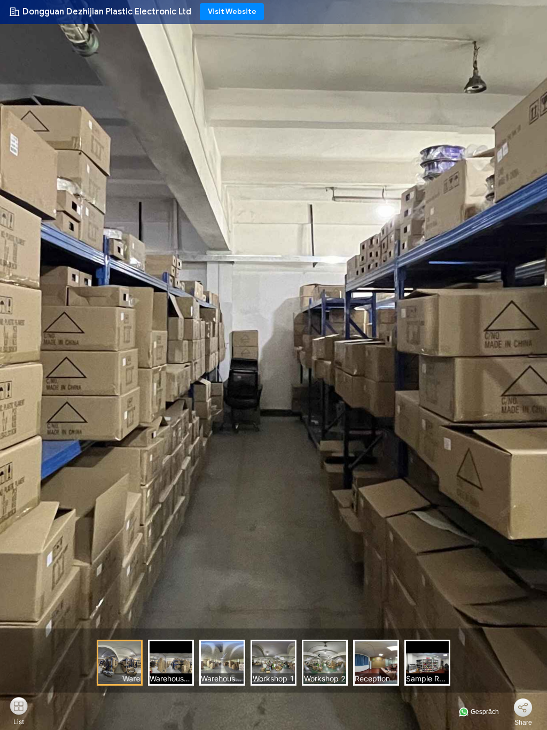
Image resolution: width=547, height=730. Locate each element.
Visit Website (232, 11)
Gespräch (484, 712)
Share (523, 722)
